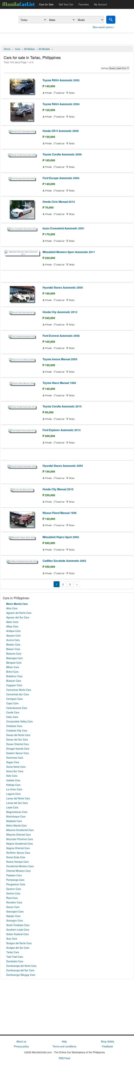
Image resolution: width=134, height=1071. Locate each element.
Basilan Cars (13, 644)
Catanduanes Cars (16, 708)
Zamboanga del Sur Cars (20, 970)
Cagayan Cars (14, 685)
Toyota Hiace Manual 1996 (59, 383)
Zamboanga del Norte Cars (21, 965)
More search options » (104, 27)
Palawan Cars (14, 875)
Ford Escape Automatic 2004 (61, 178)
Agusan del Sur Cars (17, 617)
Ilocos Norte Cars (15, 766)
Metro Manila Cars (16, 825)
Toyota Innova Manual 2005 (60, 359)
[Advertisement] (67, 38)
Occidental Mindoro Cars (20, 866)
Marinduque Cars (15, 816)
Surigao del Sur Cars (17, 947)
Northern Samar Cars (18, 852)
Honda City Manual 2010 (58, 489)
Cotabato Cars (14, 726)
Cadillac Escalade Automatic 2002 (64, 561)
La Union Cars (14, 789)
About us (21, 1041)
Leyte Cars (12, 807)
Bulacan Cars (13, 680)
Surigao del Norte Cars (19, 943)
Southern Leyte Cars (17, 929)
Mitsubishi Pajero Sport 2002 (61, 537)
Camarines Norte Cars (18, 689)
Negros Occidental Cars (19, 843)
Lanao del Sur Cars (17, 803)
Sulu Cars (11, 938)
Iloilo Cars (11, 775)
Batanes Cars (13, 653)
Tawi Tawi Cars (14, 956)
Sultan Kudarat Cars (17, 934)
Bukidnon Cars (14, 676)
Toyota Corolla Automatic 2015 (62, 406)
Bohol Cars (12, 671)
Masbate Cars (14, 821)
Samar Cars (13, 907)
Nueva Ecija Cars (15, 857)
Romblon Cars (14, 902)
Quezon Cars (13, 889)
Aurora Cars (13, 640)
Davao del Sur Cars (17, 739)
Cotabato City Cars (16, 730)
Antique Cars (13, 631)
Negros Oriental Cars (18, 848)
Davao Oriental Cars (17, 744)
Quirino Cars (13, 893)
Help (64, 1041)
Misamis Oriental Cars (18, 834)
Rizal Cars (12, 898)
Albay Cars (12, 626)
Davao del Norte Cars (18, 735)
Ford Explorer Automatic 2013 (62, 430)
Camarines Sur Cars (17, 694)
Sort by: (104, 68)
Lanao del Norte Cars (18, 798)
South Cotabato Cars (17, 925)
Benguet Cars (13, 662)
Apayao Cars (13, 635)
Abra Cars (11, 608)
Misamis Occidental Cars (20, 830)
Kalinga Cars (13, 784)
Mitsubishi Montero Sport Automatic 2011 (69, 252)
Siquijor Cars (13, 916)
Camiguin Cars (14, 698)
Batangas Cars (14, 658)
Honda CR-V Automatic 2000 (61, 131)
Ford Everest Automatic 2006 (61, 336)
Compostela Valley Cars (19, 721)
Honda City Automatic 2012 (60, 312)
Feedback (107, 1046)
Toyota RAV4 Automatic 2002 (61, 80)
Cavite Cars (12, 712)
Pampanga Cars (15, 879)
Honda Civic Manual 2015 (59, 202)
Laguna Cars (13, 794)
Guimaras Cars (14, 757)
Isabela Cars (13, 780)
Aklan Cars (12, 622)
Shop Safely (107, 1041)
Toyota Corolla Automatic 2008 (62, 154)
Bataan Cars (13, 649)
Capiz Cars (12, 703)
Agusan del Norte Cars (18, 613)
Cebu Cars (12, 717)
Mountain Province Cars (19, 839)
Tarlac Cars (12, 952)
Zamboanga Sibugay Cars (20, 974)
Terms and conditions (64, 1046)
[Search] (110, 20)
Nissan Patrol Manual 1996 (60, 513)
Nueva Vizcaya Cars (17, 861)
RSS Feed (64, 1058)
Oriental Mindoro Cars (18, 870)
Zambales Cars (14, 961)
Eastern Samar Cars (17, 753)
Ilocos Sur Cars (14, 771)
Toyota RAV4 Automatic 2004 (61, 104)
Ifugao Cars (12, 762)
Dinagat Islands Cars (17, 748)
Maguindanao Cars (16, 812)
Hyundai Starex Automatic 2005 (63, 287)
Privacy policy (21, 1046)
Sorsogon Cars (14, 920)
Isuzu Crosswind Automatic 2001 (63, 228)
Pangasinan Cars (15, 884)
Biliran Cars (12, 667)
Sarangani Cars (15, 911)
